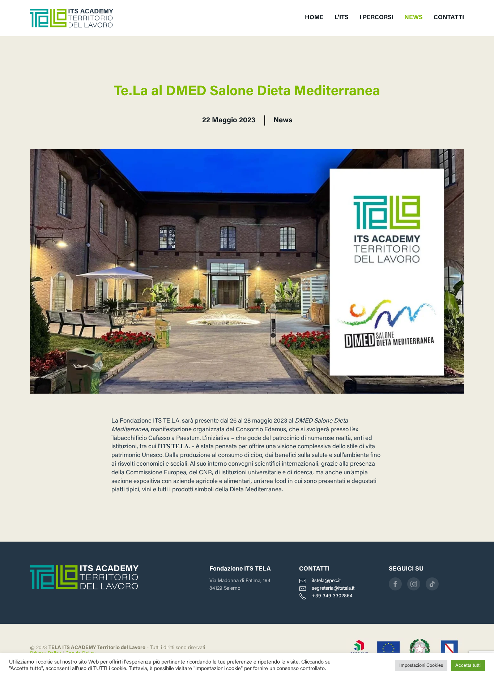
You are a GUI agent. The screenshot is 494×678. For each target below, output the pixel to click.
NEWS (413, 18)
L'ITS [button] (342, 18)
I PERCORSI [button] (376, 18)
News (282, 120)
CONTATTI (449, 18)
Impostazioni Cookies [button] (421, 665)
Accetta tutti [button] (468, 665)
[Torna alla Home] (71, 18)
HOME (314, 18)
